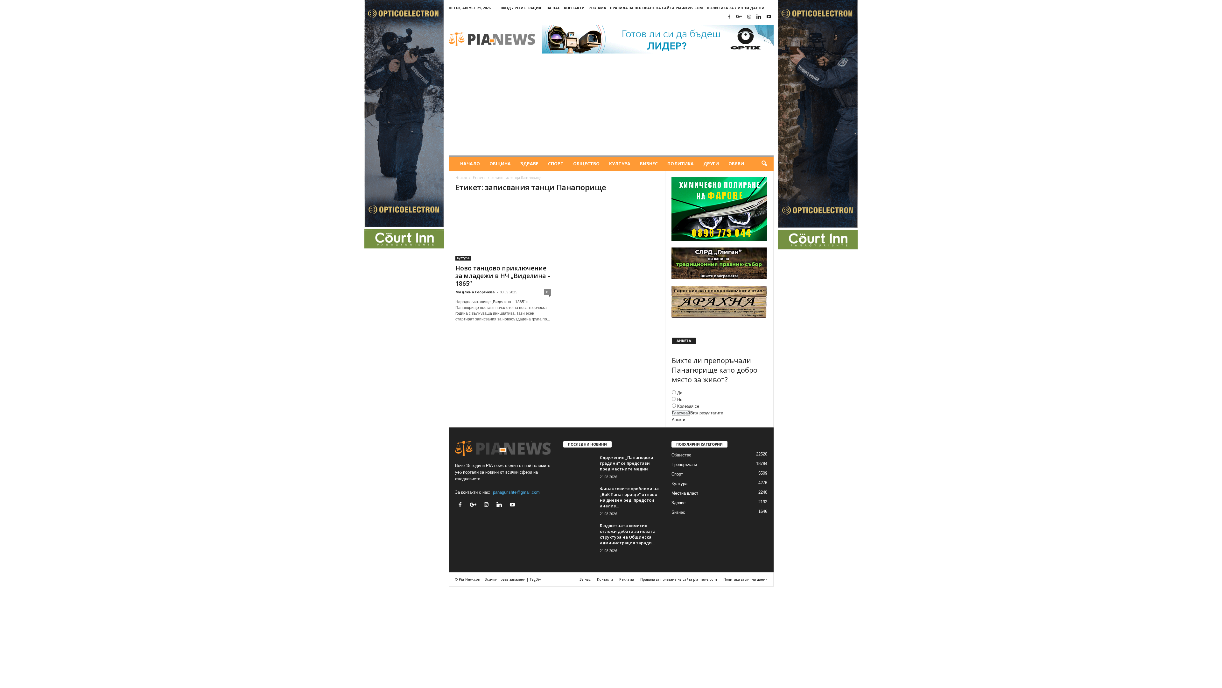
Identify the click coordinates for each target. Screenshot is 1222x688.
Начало (470, 164)
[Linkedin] (759, 17)
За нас (553, 7)
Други (711, 164)
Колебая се (688, 406)
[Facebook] (729, 17)
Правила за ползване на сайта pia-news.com (656, 7)
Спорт (556, 164)
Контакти (574, 7)
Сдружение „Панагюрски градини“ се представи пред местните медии (626, 463)
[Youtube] (769, 17)
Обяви (736, 164)
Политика (680, 164)
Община (500, 164)
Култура (619, 164)
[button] (764, 164)
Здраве (529, 164)
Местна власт (684, 493)
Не (679, 399)
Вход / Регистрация (521, 7)
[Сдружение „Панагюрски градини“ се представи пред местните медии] (579, 466)
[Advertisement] (611, 107)
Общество (586, 164)
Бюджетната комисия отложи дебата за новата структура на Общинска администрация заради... (628, 534)
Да (679, 393)
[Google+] (739, 17)
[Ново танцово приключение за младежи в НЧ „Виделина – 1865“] (503, 230)
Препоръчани (684, 464)
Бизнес (649, 164)
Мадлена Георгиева (475, 292)
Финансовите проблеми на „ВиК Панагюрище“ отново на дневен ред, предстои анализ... (629, 497)
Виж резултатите (706, 413)
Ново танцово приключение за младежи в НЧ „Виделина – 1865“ (503, 276)
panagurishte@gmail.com (516, 492)
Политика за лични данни (735, 7)
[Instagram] (749, 17)
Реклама (597, 7)
